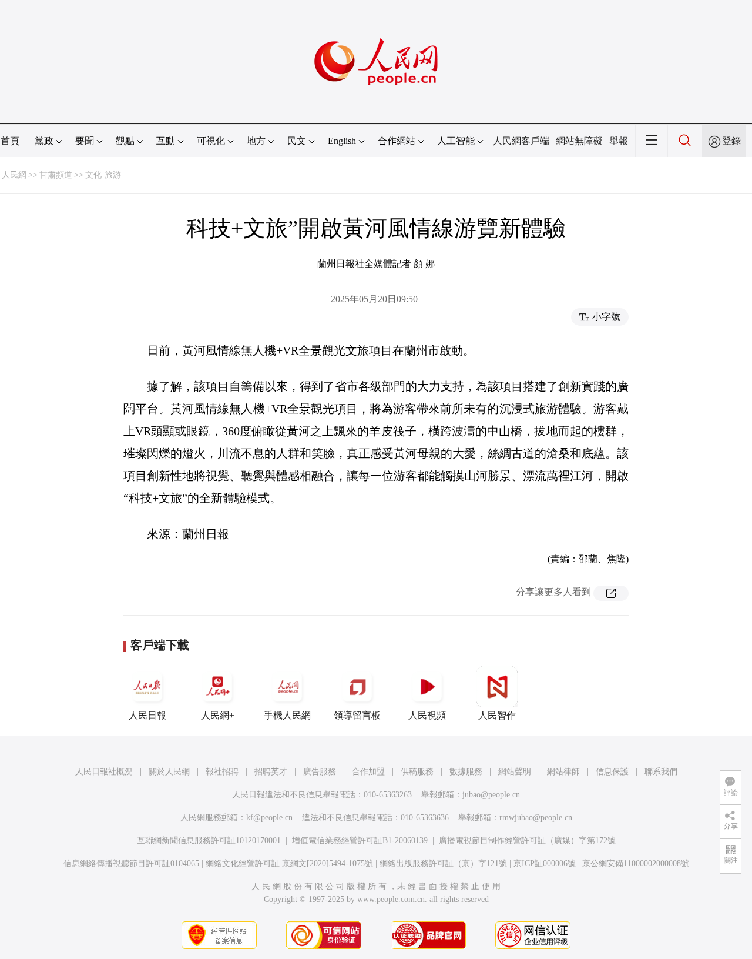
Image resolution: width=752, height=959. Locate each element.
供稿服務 (417, 771)
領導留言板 (357, 715)
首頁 (10, 141)
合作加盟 (368, 771)
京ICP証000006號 (544, 863)
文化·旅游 (103, 175)
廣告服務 (319, 771)
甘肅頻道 (55, 175)
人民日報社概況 (104, 771)
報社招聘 (222, 771)
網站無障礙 (579, 141)
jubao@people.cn (491, 794)
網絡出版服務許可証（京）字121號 (443, 863)
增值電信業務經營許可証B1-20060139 (360, 840)
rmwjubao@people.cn (535, 817)
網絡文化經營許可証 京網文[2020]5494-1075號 (289, 863)
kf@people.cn (269, 817)
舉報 (618, 141)
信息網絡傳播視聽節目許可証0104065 (131, 863)
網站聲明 (514, 771)
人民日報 (147, 715)
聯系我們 (660, 771)
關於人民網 (169, 771)
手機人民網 (287, 715)
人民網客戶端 (521, 141)
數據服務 (465, 771)
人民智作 (497, 715)
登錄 (731, 141)
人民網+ (217, 715)
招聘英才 (270, 771)
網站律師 (563, 771)
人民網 (14, 175)
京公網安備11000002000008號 (635, 863)
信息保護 (612, 771)
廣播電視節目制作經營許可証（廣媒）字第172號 (527, 840)
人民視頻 (427, 715)
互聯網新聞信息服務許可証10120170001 (209, 840)
